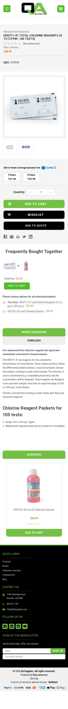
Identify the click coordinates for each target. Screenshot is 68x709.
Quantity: (19, 192)
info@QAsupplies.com (17, 609)
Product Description (34, 332)
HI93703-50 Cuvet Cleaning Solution (34, 509)
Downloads (34, 340)
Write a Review (10, 47)
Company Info (8, 575)
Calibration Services (11, 570)
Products (6, 561)
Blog (4, 579)
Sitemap (34, 678)
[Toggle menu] (6, 8)
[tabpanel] (34, 500)
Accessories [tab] (34, 454)
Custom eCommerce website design (29, 682)
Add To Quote (36, 225)
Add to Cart (16, 285)
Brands (5, 566)
